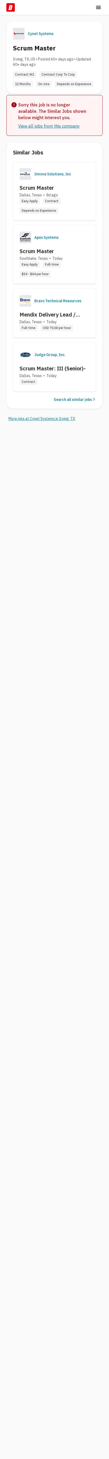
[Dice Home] (10, 7)
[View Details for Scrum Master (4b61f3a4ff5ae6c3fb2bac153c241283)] (54, 191)
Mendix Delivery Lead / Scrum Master (48, 314)
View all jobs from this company (49, 126)
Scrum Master (37, 187)
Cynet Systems (40, 33)
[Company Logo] (25, 174)
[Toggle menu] (98, 7)
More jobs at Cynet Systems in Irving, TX (41, 418)
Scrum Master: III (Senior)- (53, 368)
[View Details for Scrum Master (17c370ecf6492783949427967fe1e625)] (54, 254)
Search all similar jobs (73, 399)
